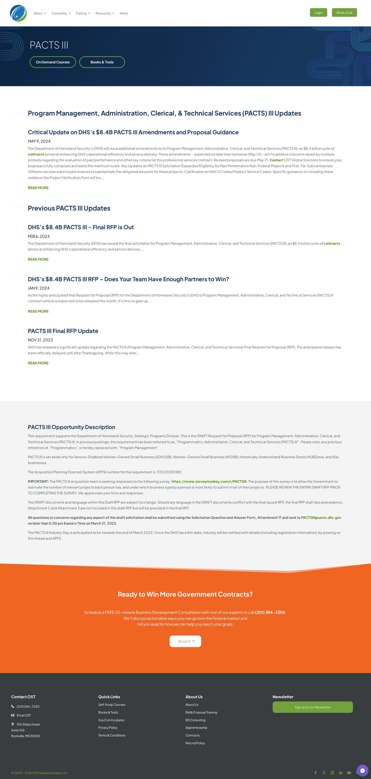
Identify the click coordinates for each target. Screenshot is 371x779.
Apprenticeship (196, 727)
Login (318, 12)
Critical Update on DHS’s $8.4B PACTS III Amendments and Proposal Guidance (133, 132)
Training (81, 13)
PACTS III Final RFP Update (63, 330)
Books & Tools (102, 62)
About (38, 13)
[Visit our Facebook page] (315, 773)
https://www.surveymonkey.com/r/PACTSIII (209, 481)
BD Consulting (195, 720)
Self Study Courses (111, 704)
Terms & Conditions (111, 735)
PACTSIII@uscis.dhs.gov (321, 517)
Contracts (193, 735)
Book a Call (344, 12)
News (124, 13)
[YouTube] (349, 773)
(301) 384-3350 (25, 706)
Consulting (59, 13)
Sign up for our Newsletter (313, 707)
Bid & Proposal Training (201, 712)
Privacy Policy (108, 727)
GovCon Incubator (111, 720)
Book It (184, 641)
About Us (192, 704)
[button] (362, 770)
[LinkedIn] (340, 773)
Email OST (21, 715)
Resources (103, 13)
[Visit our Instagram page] (332, 773)
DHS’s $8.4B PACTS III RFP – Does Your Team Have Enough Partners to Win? (128, 279)
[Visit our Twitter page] (324, 773)
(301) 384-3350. (271, 612)
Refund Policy (195, 743)
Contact (276, 160)
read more (38, 187)
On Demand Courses (53, 62)
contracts (36, 154)
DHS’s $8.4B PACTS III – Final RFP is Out (81, 227)
